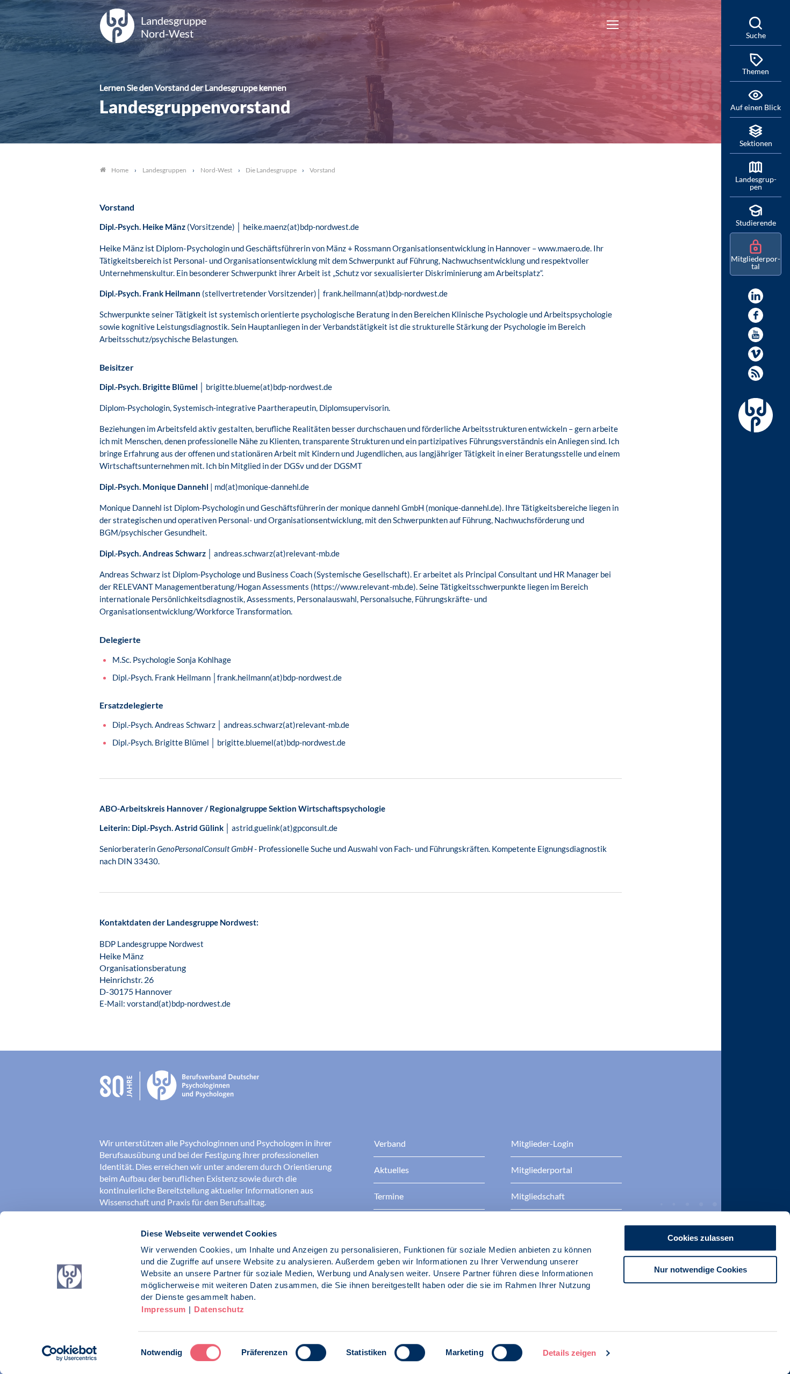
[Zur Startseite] (361, 1093)
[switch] (311, 1352)
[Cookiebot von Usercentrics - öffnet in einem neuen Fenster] (70, 1353)
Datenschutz (219, 1309)
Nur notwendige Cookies (700, 1269)
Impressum (163, 1309)
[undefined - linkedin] (755, 295)
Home (119, 170)
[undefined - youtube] (755, 334)
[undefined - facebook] (755, 315)
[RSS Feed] (755, 373)
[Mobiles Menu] (613, 25)
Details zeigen (569, 1352)
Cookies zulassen (700, 1237)
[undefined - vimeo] (755, 353)
